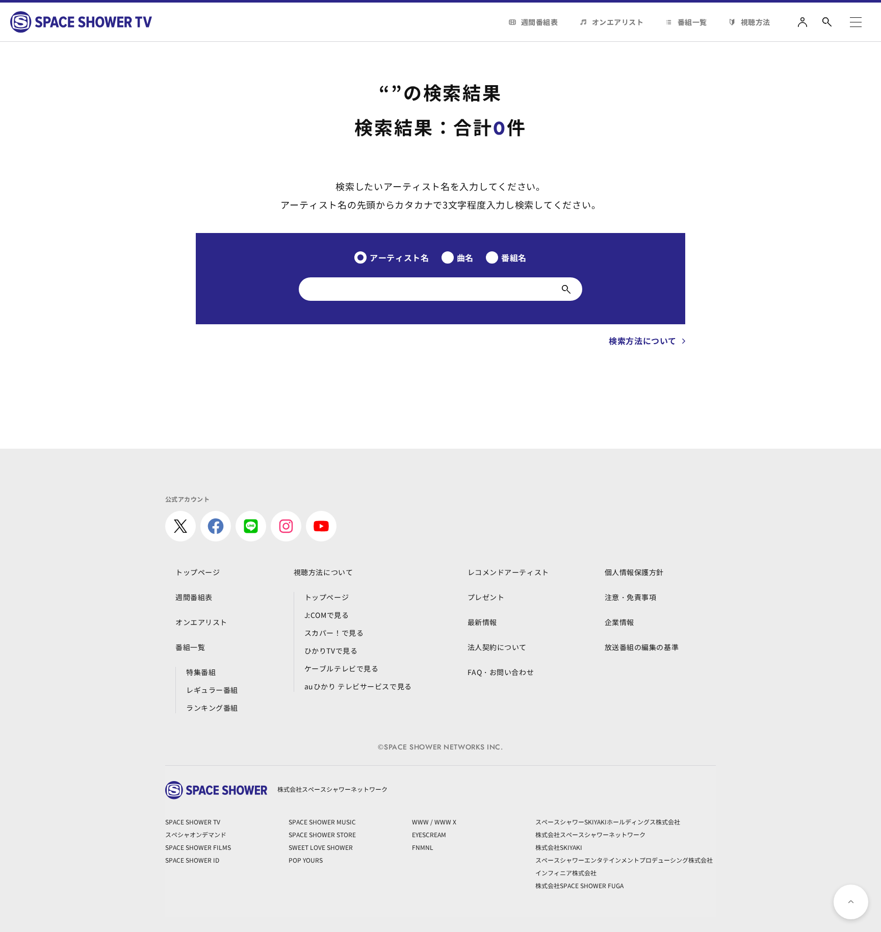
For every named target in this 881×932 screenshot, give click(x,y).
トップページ (197, 572)
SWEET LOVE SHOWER (321, 847)
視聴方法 (755, 22)
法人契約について (497, 647)
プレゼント (486, 597)
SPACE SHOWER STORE (322, 834)
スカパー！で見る (334, 633)
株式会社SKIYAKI (558, 847)
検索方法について (643, 340)
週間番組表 (539, 22)
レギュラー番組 (212, 690)
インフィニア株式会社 (566, 872)
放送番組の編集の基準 (642, 647)
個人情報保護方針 (634, 572)
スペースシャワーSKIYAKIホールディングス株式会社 (607, 821)
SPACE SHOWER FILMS (198, 847)
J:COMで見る (326, 615)
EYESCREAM (429, 834)
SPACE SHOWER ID (192, 860)
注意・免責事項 (631, 597)
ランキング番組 (212, 708)
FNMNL (422, 847)
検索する (566, 289)
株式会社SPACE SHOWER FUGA (579, 885)
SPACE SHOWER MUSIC (322, 821)
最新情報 (482, 622)
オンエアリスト (618, 22)
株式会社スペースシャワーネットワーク (590, 834)
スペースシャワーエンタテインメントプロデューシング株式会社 (624, 860)
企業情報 (619, 622)
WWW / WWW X (434, 821)
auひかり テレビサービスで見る (358, 686)
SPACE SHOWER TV (192, 821)
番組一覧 (692, 22)
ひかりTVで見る (330, 650)
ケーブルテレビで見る (341, 668)
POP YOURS (306, 860)
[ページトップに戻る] (851, 902)
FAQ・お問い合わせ (501, 672)
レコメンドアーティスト (508, 572)
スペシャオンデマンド (195, 834)
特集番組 (201, 672)
